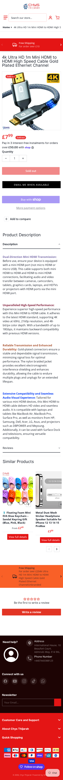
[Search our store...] (42, 17)
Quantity (7, 151)
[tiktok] (33, 681)
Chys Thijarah (26, 775)
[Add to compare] (28, 504)
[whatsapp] (43, 681)
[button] (5, 17)
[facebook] (5, 681)
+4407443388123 (43, 660)
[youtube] (14, 681)
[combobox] (27, 17)
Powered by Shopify (41, 775)
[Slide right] (61, 44)
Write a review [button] (31, 612)
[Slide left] (2, 44)
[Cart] (57, 17)
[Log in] (50, 17)
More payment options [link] (30, 208)
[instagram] (24, 681)
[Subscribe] (57, 702)
